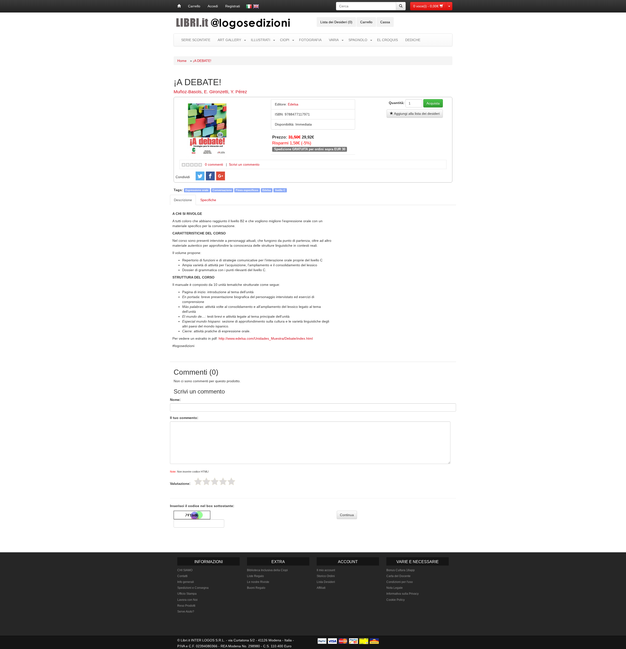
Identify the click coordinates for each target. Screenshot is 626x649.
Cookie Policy (395, 600)
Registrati (232, 6)
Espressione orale (196, 190)
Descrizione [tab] (183, 200)
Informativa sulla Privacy (402, 593)
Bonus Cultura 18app (400, 570)
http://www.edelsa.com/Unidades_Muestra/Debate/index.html (266, 338)
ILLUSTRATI (260, 40)
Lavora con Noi (187, 600)
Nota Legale (394, 588)
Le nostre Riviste (258, 582)
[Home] (179, 6)
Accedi (213, 6)
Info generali (185, 582)
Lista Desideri (326, 582)
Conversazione (222, 190)
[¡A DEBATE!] (207, 129)
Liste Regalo (255, 576)
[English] (256, 6)
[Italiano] (249, 6)
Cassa (385, 22)
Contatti (182, 576)
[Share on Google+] (220, 176)
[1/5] (198, 481)
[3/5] (215, 481)
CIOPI (284, 40)
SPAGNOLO (357, 40)
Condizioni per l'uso (399, 582)
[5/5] (231, 481)
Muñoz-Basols (187, 91)
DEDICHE (412, 40)
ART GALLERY (229, 40)
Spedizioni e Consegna (193, 588)
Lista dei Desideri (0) (336, 22)
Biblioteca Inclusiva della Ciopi (267, 570)
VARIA (334, 40)
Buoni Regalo (256, 588)
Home (182, 61)
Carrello (194, 6)
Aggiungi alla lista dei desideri (416, 114)
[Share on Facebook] (210, 176)
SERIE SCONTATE (195, 40)
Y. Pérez (239, 91)
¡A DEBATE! (202, 61)
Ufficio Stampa (187, 593)
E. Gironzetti (216, 91)
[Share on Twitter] (200, 176)
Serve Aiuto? (185, 611)
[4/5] (223, 481)
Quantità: (396, 103)
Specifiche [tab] (208, 200)
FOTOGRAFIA (310, 40)
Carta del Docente (398, 576)
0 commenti (214, 164)
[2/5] (206, 481)
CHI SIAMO (184, 570)
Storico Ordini (326, 576)
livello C (280, 190)
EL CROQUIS (387, 40)
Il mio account (326, 570)
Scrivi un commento (244, 164)
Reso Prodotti (186, 605)
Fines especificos (247, 190)
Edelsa (266, 190)
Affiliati (321, 588)
